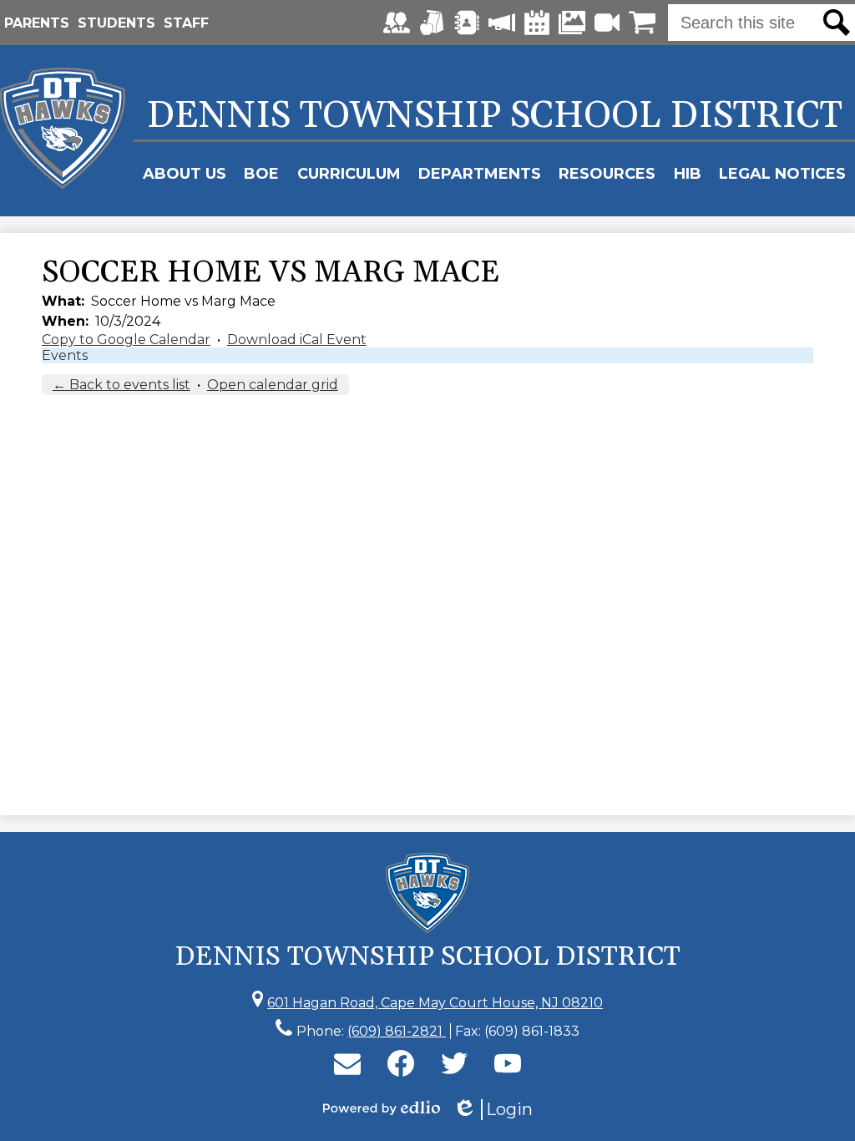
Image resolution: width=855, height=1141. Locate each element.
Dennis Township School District (494, 116)
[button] (184, 174)
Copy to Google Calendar (126, 339)
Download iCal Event (297, 339)
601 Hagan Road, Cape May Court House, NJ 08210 (435, 1003)
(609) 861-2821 (396, 1031)
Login (493, 1109)
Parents (36, 23)
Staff (186, 23)
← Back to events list (121, 385)
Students (116, 23)
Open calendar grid (272, 385)
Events (65, 355)
